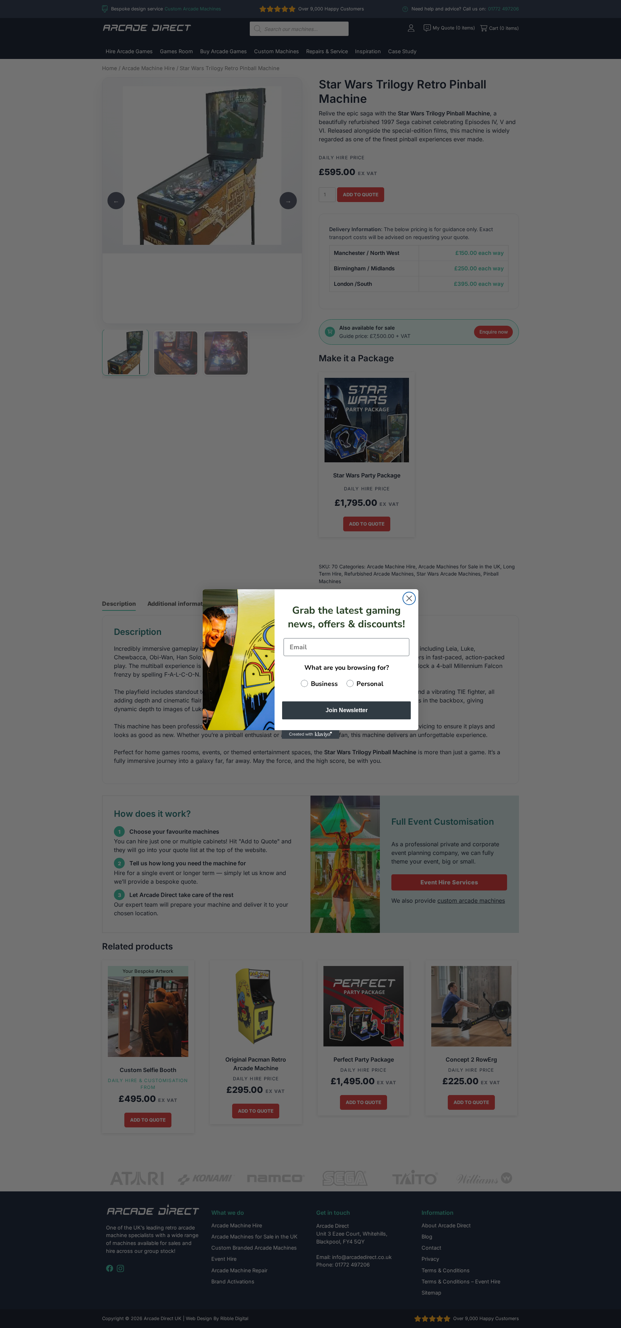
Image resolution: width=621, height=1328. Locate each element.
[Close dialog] (409, 598)
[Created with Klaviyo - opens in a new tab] (310, 734)
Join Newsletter (347, 710)
